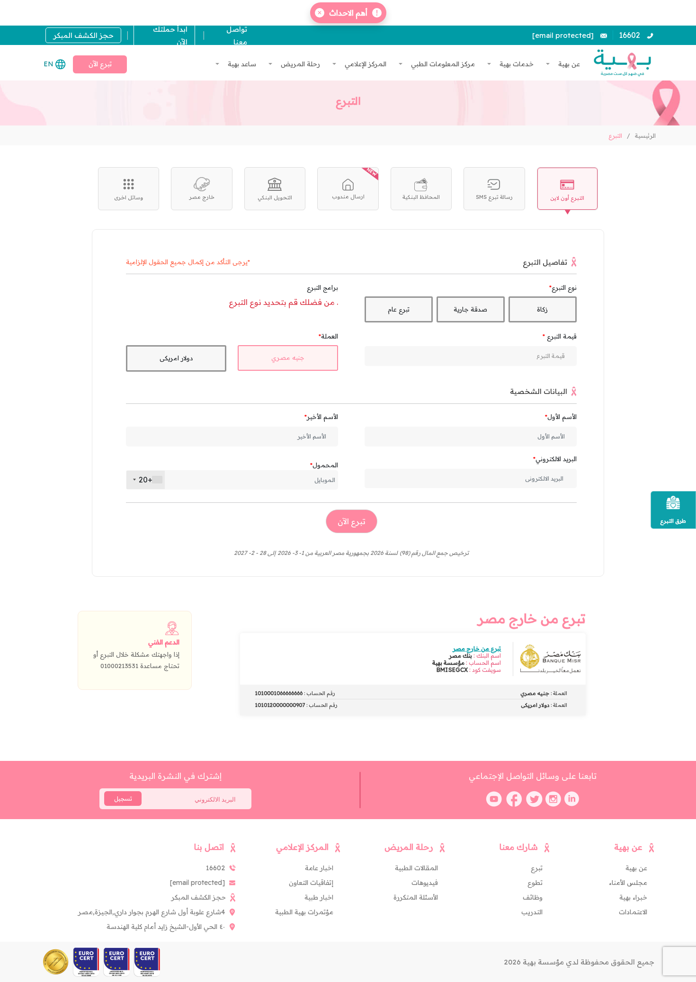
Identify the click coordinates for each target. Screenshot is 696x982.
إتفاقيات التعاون (311, 882)
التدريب (532, 912)
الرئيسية (645, 135)
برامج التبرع (322, 287)
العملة (329, 336)
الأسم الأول (562, 416)
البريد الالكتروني (556, 459)
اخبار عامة (319, 868)
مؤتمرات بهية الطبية (304, 912)
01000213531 (119, 666)
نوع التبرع (564, 287)
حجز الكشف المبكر (84, 35)
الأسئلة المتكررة (415, 897)
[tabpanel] (348, 403)
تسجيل (123, 799)
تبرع (537, 868)
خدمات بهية (516, 64)
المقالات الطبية (416, 868)
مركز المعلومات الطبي (442, 64)
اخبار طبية (318, 897)
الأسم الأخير (322, 416)
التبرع (615, 135)
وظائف (533, 897)
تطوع (535, 882)
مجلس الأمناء (628, 882)
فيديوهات (424, 882)
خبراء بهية (633, 897)
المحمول (325, 465)
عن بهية (568, 64)
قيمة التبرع (561, 336)
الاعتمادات (633, 912)
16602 (629, 35)
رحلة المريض (299, 64)
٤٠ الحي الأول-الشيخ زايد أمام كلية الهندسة (166, 926)
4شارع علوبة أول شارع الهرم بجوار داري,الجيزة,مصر (151, 912)
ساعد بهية (241, 64)
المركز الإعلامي (364, 64)
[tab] (567, 189)
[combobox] (145, 480)
